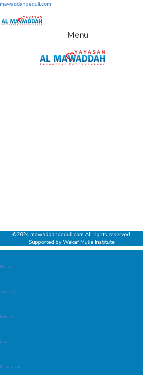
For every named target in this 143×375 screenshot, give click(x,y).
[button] (77, 34)
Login (5, 341)
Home (5, 266)
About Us (9, 291)
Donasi (6, 316)
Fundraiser (10, 366)
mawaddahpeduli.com (25, 3)
